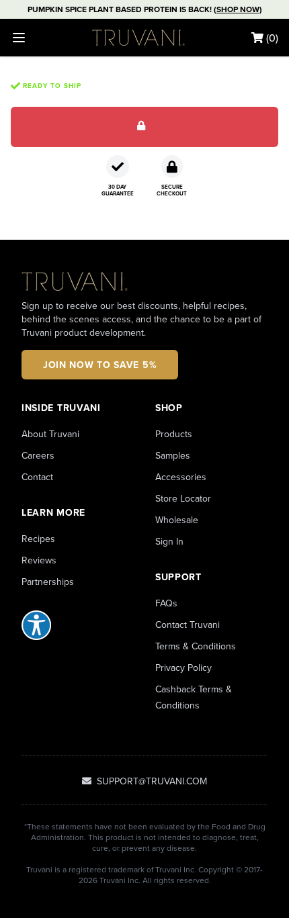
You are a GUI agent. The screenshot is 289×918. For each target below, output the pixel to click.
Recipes (38, 538)
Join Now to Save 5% (100, 364)
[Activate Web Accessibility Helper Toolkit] (78, 625)
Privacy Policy (183, 667)
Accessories (180, 477)
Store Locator (183, 498)
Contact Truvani (187, 624)
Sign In (169, 541)
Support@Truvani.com (150, 781)
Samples (172, 455)
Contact (37, 477)
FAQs (166, 603)
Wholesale (176, 519)
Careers (38, 455)
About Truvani (50, 434)
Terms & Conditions (195, 646)
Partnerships (48, 581)
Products (173, 434)
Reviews (39, 560)
